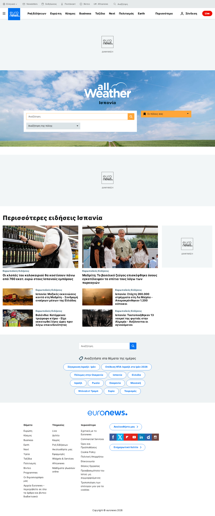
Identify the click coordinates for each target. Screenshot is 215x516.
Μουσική (136, 383)
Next (112, 13)
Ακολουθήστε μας (62, 449)
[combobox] (131, 4)
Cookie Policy (88, 452)
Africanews (58, 463)
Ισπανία (117, 375)
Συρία (111, 391)
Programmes (30, 472)
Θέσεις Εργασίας (90, 466)
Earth (141, 13)
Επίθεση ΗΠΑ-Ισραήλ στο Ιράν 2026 (126, 366)
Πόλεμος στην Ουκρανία (88, 375)
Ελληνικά (10, 4)
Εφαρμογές (58, 454)
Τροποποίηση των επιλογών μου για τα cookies (92, 486)
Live (207, 13)
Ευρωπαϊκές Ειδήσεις (16, 270)
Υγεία (27, 454)
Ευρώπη (55, 13)
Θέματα (28, 424)
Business (85, 13)
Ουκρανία (115, 383)
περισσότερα (88, 424)
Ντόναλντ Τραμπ (88, 391)
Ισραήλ (78, 383)
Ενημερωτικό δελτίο (126, 447)
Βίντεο (27, 468)
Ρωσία (96, 383)
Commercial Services (92, 439)
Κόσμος (70, 13)
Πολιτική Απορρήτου (92, 456)
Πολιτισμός (126, 13)
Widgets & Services (63, 458)
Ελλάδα (136, 375)
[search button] (114, 4)
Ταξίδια (100, 13)
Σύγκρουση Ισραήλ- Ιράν (82, 366)
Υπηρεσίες (58, 424)
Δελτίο (55, 435)
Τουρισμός (130, 391)
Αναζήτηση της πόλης (40, 125)
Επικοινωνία (88, 461)
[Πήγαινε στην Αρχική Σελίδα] (14, 14)
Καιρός (56, 440)
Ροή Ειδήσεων (37, 13)
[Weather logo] (107, 91)
